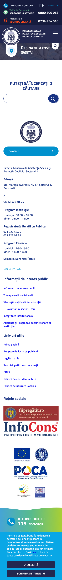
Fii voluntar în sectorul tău (19, 309)
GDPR (6, 372)
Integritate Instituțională (18, 316)
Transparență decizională (18, 295)
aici (35, 552)
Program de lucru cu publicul (20, 351)
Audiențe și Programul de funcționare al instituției (27, 324)
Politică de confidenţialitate (19, 379)
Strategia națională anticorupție (22, 302)
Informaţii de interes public (19, 288)
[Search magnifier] (53, 98)
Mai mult (9, 269)
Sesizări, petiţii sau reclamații (21, 365)
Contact (14, 151)
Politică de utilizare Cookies (19, 386)
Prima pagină (11, 344)
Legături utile (11, 358)
